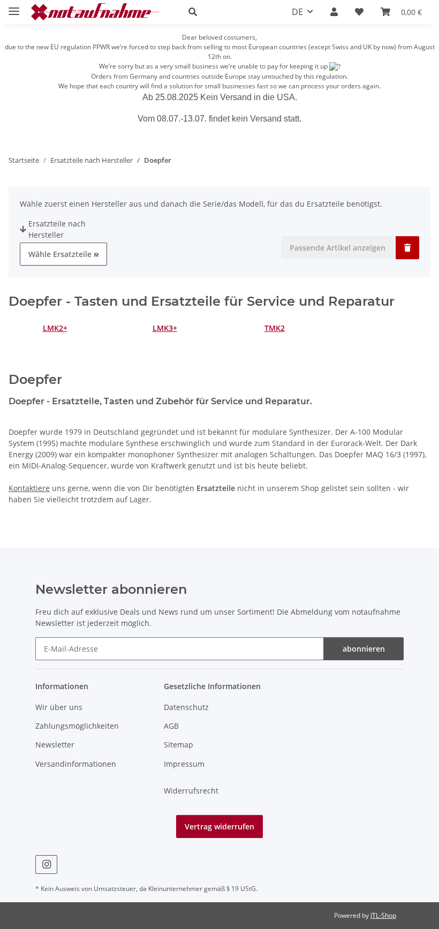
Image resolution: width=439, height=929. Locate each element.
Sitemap (178, 744)
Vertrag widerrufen (219, 826)
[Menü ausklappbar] (14, 6)
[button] (227, 11)
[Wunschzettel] (359, 11)
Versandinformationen (75, 764)
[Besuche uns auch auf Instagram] (46, 864)
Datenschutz (186, 707)
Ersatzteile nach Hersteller (57, 229)
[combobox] (63, 254)
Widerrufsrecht (191, 791)
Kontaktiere (29, 488)
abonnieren (364, 649)
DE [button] (297, 12)
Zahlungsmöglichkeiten (77, 726)
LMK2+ (55, 328)
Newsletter (54, 744)
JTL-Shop (383, 915)
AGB (171, 726)
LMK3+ (165, 328)
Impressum (184, 764)
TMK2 (274, 328)
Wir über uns (58, 707)
